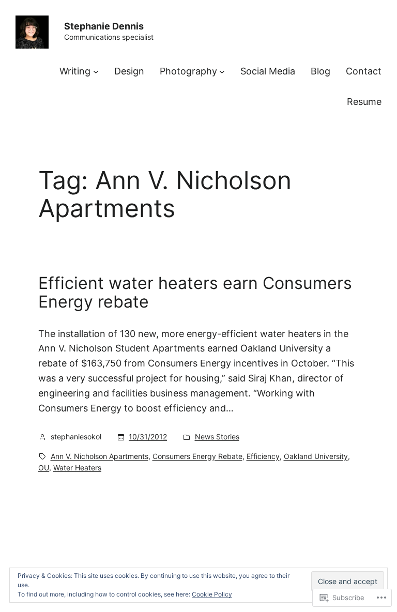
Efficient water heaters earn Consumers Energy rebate (195, 292)
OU (43, 467)
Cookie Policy (212, 594)
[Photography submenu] (222, 71)
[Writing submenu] (96, 71)
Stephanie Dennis (104, 26)
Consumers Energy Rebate (197, 456)
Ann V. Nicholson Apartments (99, 456)
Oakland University (316, 456)
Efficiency (263, 456)
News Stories (217, 436)
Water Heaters (77, 467)
